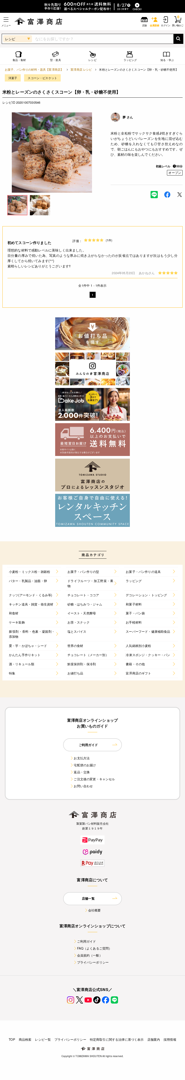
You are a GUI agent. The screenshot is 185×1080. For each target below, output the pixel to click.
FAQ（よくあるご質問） (94, 948)
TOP (12, 1039)
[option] (51, 152)
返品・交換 (82, 772)
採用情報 (170, 1039)
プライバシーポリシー (93, 962)
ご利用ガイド (86, 941)
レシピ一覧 (43, 1039)
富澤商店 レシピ (81, 69)
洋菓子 (12, 78)
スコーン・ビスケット (42, 78)
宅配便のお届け (85, 765)
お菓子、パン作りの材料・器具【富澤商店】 (34, 69)
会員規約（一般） (89, 955)
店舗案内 (153, 1039)
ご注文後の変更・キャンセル (94, 779)
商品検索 (25, 1039)
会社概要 (94, 910)
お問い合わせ (83, 786)
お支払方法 (82, 758)
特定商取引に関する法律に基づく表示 (117, 1039)
